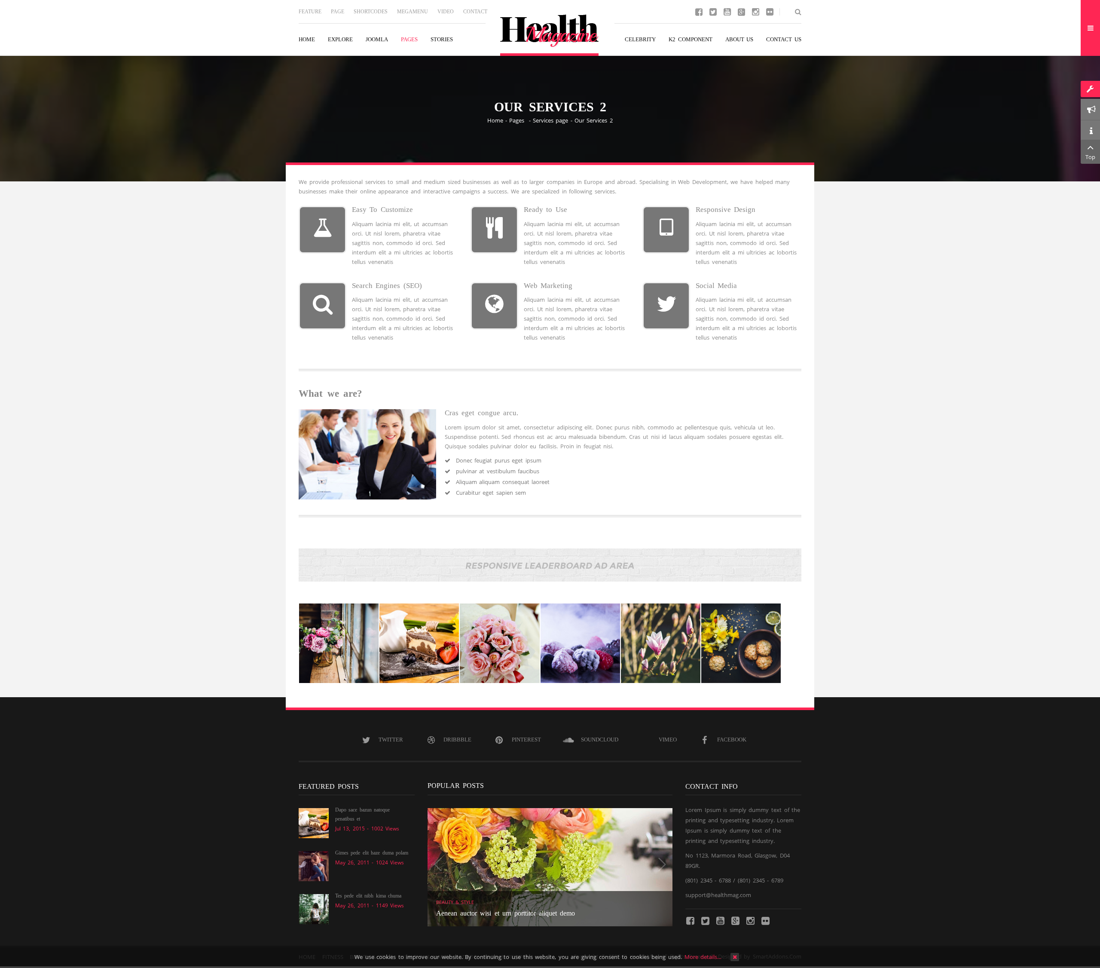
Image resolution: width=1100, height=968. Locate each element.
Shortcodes (371, 12)
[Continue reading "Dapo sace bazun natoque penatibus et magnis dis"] (314, 822)
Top (1090, 157)
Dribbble (457, 739)
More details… (703, 957)
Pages (518, 120)
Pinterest (526, 739)
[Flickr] (769, 11)
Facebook (731, 739)
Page (337, 12)
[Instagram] (755, 11)
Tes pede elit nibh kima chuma (368, 896)
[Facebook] (698, 11)
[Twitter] (713, 11)
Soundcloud (599, 739)
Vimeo (668, 739)
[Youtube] (727, 11)
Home (495, 120)
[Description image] (339, 643)
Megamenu (412, 12)
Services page (550, 120)
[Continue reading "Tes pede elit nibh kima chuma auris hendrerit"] (314, 908)
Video (445, 12)
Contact (475, 12)
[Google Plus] (741, 11)
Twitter (391, 739)
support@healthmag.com (718, 895)
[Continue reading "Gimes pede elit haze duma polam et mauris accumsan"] (314, 865)
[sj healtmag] (550, 35)
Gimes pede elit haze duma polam (371, 853)
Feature (310, 12)
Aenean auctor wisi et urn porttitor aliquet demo (505, 913)
